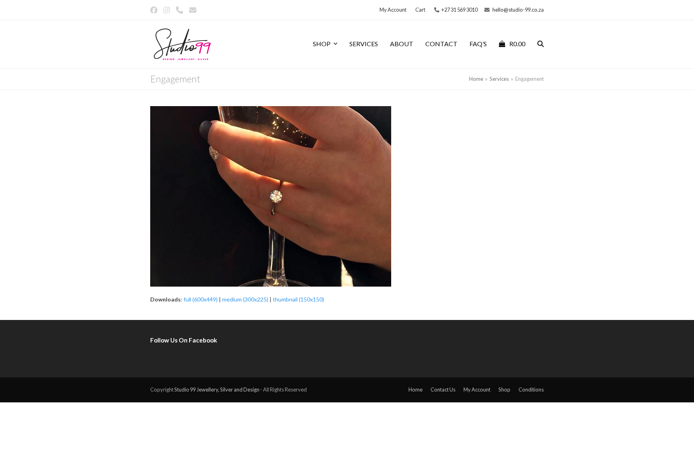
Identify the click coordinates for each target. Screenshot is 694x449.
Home (415, 389)
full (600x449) (201, 299)
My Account (476, 389)
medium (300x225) (245, 299)
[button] (512, 44)
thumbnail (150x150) (298, 299)
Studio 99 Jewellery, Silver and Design (216, 389)
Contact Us (443, 389)
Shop (504, 389)
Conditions (531, 389)
